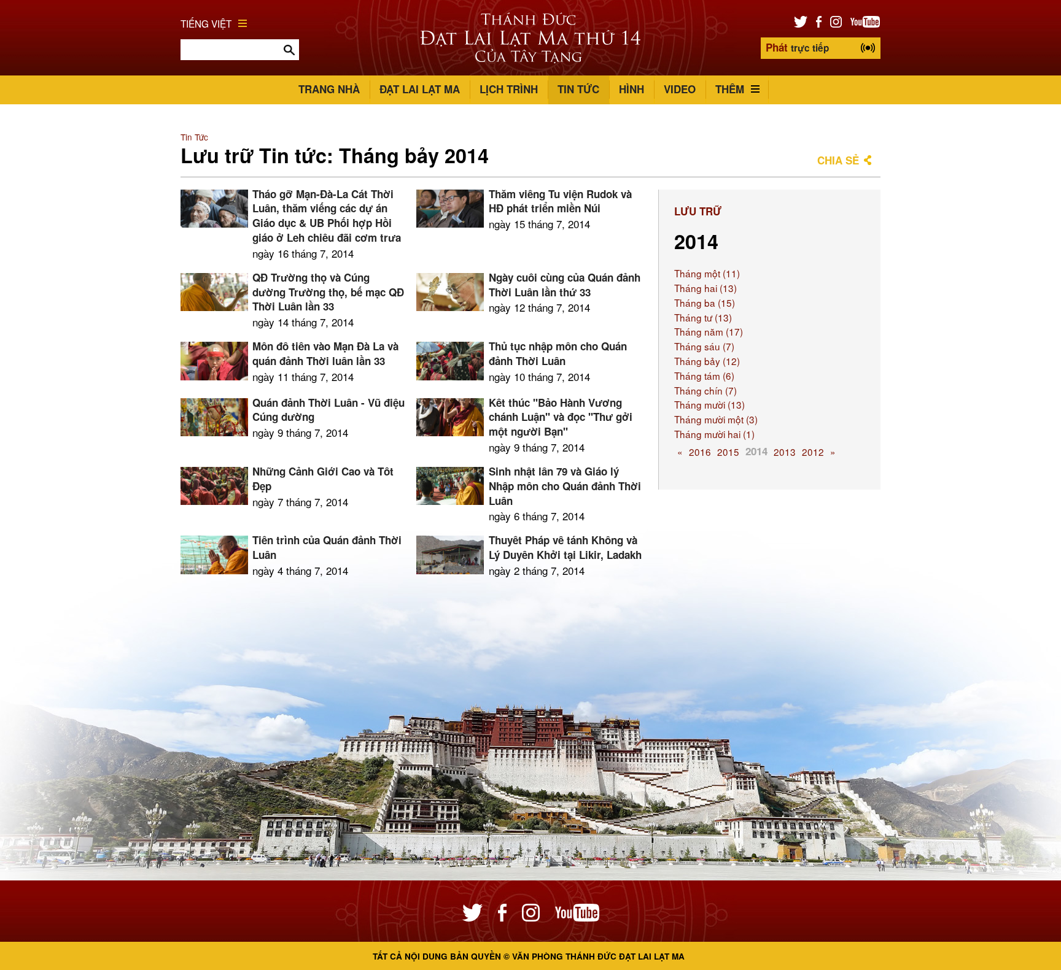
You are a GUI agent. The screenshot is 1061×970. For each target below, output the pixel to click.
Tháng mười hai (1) (714, 434)
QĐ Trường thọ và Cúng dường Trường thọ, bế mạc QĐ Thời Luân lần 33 (328, 292)
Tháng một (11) (707, 273)
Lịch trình (509, 89)
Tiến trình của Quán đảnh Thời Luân (327, 547)
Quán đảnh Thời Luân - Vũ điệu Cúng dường (328, 410)
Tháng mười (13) (709, 404)
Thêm (729, 89)
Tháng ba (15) (704, 302)
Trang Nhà (329, 89)
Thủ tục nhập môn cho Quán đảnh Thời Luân (558, 353)
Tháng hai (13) (705, 287)
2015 (728, 451)
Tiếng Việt (206, 23)
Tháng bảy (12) (707, 361)
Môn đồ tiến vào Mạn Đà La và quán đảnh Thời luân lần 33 (325, 353)
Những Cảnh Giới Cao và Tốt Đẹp (323, 478)
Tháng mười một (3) (716, 419)
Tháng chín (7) (705, 390)
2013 (785, 451)
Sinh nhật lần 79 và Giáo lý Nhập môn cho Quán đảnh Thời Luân (565, 486)
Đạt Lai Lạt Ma (419, 89)
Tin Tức (578, 89)
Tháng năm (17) (708, 331)
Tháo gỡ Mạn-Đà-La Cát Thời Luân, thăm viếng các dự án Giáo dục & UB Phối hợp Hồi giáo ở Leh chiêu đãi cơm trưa (326, 216)
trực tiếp (797, 47)
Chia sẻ (838, 160)
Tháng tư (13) (703, 317)
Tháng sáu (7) (704, 346)
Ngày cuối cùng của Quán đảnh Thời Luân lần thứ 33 (564, 284)
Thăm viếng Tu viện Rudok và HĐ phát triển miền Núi (560, 201)
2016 (700, 451)
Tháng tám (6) (704, 375)
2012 (813, 451)
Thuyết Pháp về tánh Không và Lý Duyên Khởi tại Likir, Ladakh (565, 547)
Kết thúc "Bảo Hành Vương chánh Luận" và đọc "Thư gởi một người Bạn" (560, 417)
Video (680, 89)
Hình (631, 89)
